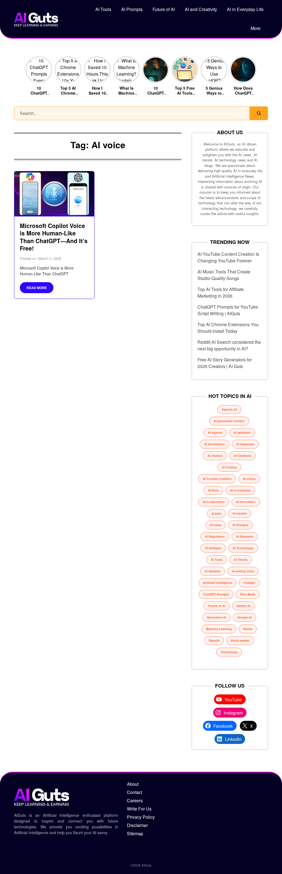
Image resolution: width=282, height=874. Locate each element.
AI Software (213, 548)
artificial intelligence (217, 583)
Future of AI (164, 9)
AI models (239, 513)
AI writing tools (243, 571)
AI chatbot (215, 456)
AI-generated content (229, 421)
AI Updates (213, 571)
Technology (229, 652)
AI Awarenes (245, 444)
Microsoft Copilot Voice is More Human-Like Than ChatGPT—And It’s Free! (54, 236)
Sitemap (135, 833)
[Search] (259, 113)
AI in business (240, 490)
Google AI (244, 617)
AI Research (244, 536)
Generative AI (216, 617)
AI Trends (241, 559)
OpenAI (214, 640)
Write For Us (139, 809)
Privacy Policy (141, 817)
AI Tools (103, 9)
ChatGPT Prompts (216, 594)
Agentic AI (229, 409)
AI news (215, 525)
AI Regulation (215, 536)
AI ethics (249, 479)
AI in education (214, 502)
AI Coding (229, 467)
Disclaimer (137, 825)
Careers (135, 800)
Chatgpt (249, 583)
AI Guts (213, 490)
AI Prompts (132, 9)
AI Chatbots (242, 456)
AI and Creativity (201, 9)
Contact (134, 792)
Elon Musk (247, 594)
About (133, 784)
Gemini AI (243, 606)
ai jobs (216, 513)
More (256, 28)
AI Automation (214, 444)
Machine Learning (219, 629)
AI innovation (246, 502)
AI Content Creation (217, 479)
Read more (36, 287)
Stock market (240, 640)
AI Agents (215, 432)
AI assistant (242, 432)
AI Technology (243, 548)
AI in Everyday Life (245, 9)
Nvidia (247, 629)
